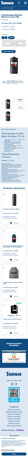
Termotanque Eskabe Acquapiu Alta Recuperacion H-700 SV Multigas (13, 246)
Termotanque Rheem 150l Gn (11, 209)
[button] (1, 355)
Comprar (11, 37)
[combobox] (14, 8)
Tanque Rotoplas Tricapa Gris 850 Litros (12, 283)
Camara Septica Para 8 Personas (12, 319)
